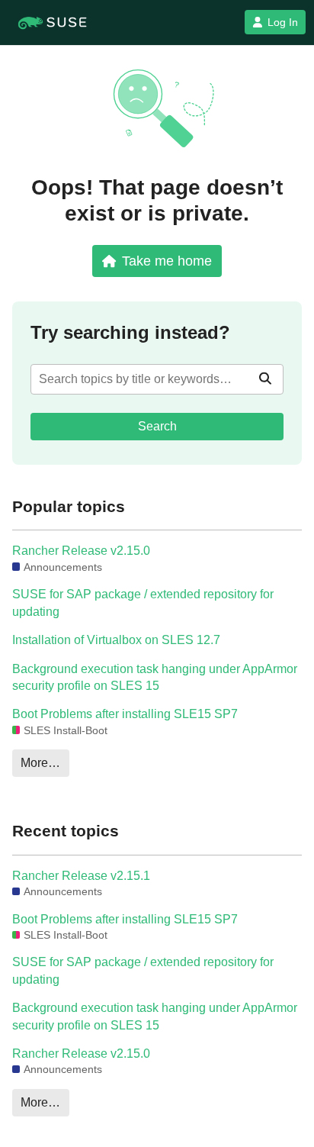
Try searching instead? (130, 332)
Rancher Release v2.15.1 (81, 875)
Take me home (167, 261)
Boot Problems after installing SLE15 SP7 (125, 713)
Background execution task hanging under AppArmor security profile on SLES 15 (154, 677)
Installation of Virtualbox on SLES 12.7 (116, 639)
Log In (283, 22)
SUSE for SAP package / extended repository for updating (143, 602)
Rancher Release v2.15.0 (81, 550)
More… (40, 762)
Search (157, 426)
